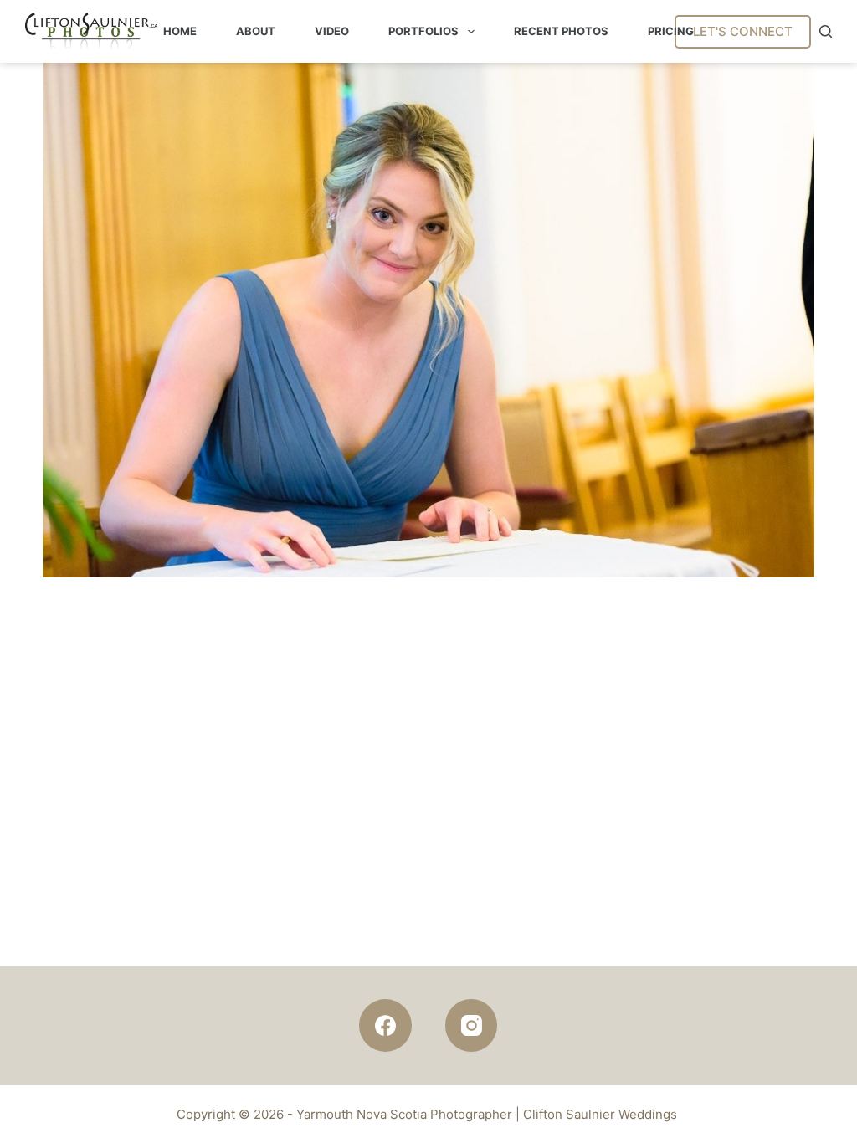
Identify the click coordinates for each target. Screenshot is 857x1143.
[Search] (825, 31)
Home (180, 31)
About (255, 31)
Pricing (671, 31)
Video (332, 31)
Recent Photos (561, 31)
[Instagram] (471, 1025)
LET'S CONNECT (743, 31)
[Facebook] (385, 1025)
